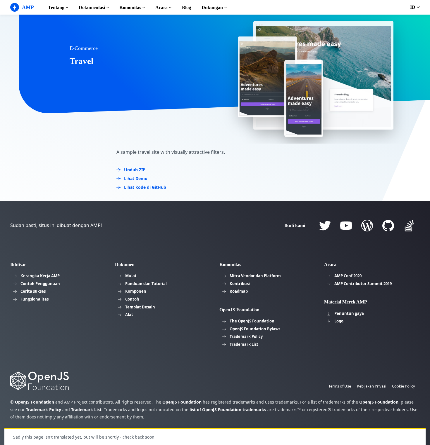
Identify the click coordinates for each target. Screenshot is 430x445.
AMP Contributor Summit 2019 (363, 283)
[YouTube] (346, 225)
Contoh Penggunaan (40, 283)
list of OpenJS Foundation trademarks (228, 409)
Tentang (56, 7)
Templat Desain (140, 307)
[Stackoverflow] (409, 225)
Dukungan (212, 7)
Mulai (130, 275)
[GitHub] (388, 225)
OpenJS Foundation (34, 402)
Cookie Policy (403, 386)
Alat (129, 314)
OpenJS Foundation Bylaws (255, 328)
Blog (186, 7)
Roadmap (239, 291)
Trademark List (244, 344)
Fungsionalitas (34, 299)
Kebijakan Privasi (371, 386)
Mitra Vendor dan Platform (255, 275)
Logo (338, 321)
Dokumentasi (92, 7)
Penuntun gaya (349, 313)
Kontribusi (240, 283)
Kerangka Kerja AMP (40, 275)
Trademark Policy (246, 336)
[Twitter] (325, 225)
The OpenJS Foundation (252, 321)
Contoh (132, 299)
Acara (161, 7)
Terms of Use (339, 386)
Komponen (135, 291)
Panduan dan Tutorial (146, 283)
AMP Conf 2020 (348, 275)
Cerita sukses (33, 291)
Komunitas (130, 7)
